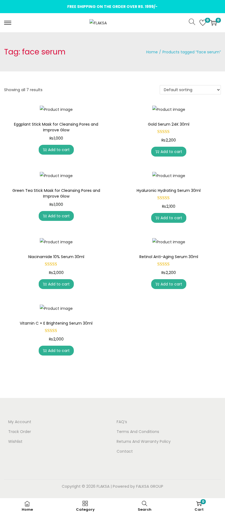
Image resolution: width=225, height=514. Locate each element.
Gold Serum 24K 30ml (168, 124)
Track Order (19, 431)
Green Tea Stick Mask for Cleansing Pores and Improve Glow (56, 193)
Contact (125, 451)
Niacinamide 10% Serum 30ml (56, 256)
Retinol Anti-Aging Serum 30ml (168, 256)
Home (152, 52)
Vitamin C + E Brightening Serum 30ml (56, 323)
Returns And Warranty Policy (144, 441)
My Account (19, 422)
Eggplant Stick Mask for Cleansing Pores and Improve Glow (56, 127)
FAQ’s (122, 422)
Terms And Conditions (138, 431)
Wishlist (15, 441)
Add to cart (59, 149)
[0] (202, 22)
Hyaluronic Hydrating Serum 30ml (169, 190)
